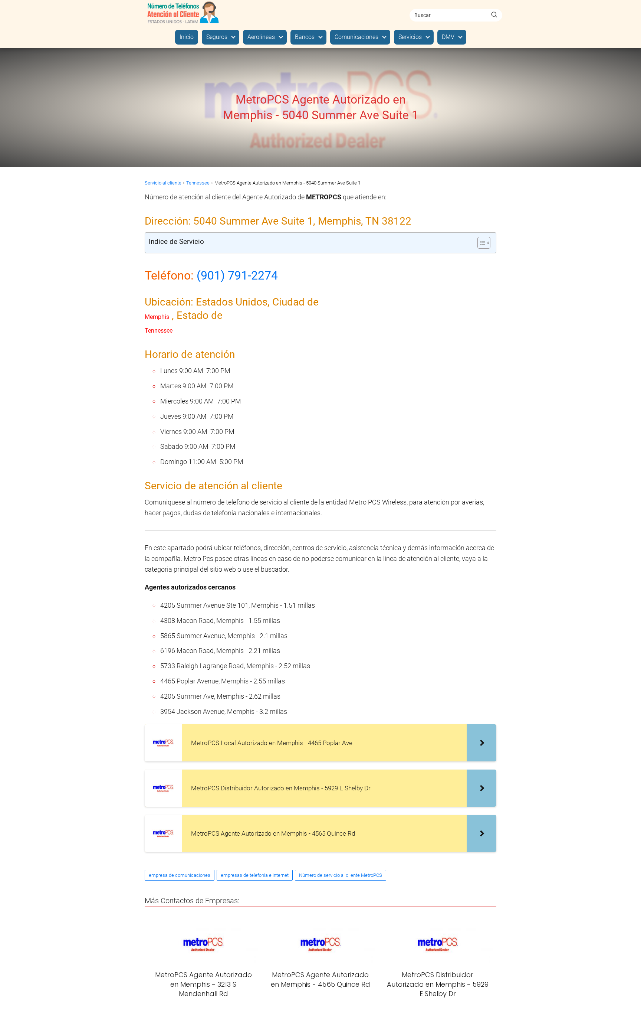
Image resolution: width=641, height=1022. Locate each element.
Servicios (410, 36)
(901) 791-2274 (237, 275)
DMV (448, 36)
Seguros (216, 36)
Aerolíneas (261, 36)
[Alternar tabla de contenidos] (480, 242)
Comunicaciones (356, 36)
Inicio (187, 36)
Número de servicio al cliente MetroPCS (340, 875)
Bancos (305, 36)
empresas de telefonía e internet (255, 875)
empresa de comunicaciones (179, 875)
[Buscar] (494, 15)
